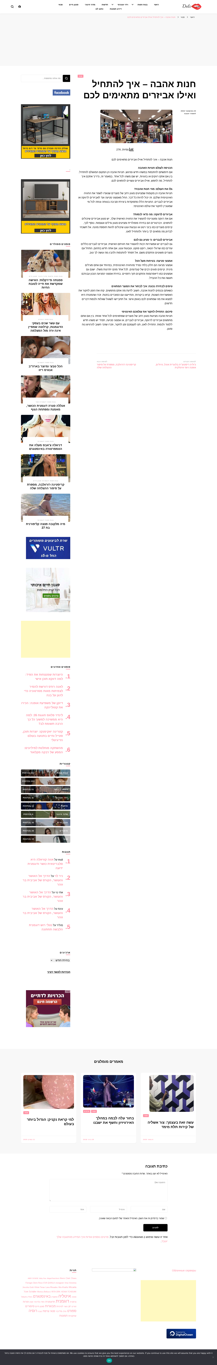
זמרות (26, 1301)
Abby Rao (42, 1278)
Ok (109, 1360)
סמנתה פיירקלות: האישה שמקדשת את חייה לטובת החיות (46, 283)
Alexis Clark (65, 1278)
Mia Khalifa (63, 1287)
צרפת (46, 1311)
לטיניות (59, 1306)
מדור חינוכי (90, 4)
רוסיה (33, 1311)
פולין (64, 1311)
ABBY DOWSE (33, 1278)
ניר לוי (59, 876)
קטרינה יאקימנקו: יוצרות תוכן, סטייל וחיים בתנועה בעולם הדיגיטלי (42, 736)
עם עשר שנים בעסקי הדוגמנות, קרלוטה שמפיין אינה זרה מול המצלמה (45, 327)
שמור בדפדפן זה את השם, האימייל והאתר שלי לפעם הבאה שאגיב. (131, 1218)
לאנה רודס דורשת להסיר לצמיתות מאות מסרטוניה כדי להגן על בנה (43, 691)
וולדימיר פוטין (35, 1302)
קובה (40, 1311)
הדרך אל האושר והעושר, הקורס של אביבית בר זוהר (43, 880)
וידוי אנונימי (123, 4)
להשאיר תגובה (186, 114)
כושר (66, 1306)
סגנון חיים (73, 4)
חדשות (105, 4)
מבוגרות (50, 1306)
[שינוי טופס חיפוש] (12, 6)
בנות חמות (142, 4)
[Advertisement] (108, 42)
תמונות (63, 1315)
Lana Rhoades (51, 1287)
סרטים (86, 1111)
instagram (60, 1283)
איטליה (64, 1296)
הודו (43, 1302)
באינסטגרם (42, 1296)
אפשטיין (54, 1297)
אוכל (26, 1291)
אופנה (74, 1297)
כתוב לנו (99, 9)
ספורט (71, 1311)
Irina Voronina (70, 1283)
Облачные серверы (184, 1270)
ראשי (156, 4)
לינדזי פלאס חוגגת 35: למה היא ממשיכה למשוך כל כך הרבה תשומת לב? (44, 719)
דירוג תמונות (115, 9)
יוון (69, 1306)
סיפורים (29, 1306)
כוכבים (41, 319)
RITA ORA (56, 1292)
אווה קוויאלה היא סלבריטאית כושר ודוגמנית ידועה (45, 864)
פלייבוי (59, 1311)
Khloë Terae (40, 1287)
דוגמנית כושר (41, 402)
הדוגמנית (50, 1301)
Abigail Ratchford (53, 1278)
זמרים (74, 1306)
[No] (213, 1357)
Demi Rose (38, 1283)
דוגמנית (62, 1301)
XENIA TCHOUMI (68, 1292)
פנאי (60, 4)
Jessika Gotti (28, 1287)
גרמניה (73, 1302)
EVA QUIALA (49, 1283)
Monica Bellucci (44, 1292)
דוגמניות (41, 362)
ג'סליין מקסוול (26, 1297)
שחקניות (72, 1316)
